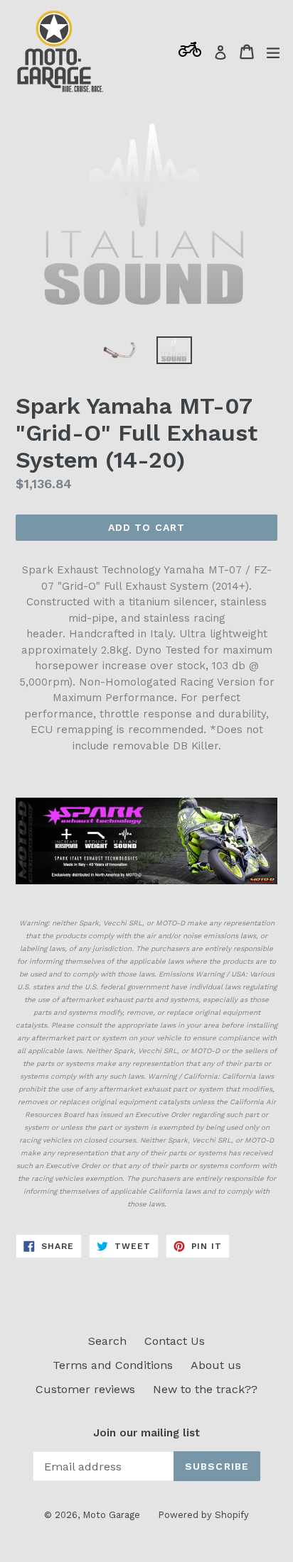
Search (107, 1341)
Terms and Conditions (113, 1365)
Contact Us (174, 1341)
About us (216, 1365)
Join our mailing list (146, 1432)
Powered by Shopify (203, 1514)
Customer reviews (85, 1389)
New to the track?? (205, 1389)
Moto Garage (111, 1514)
